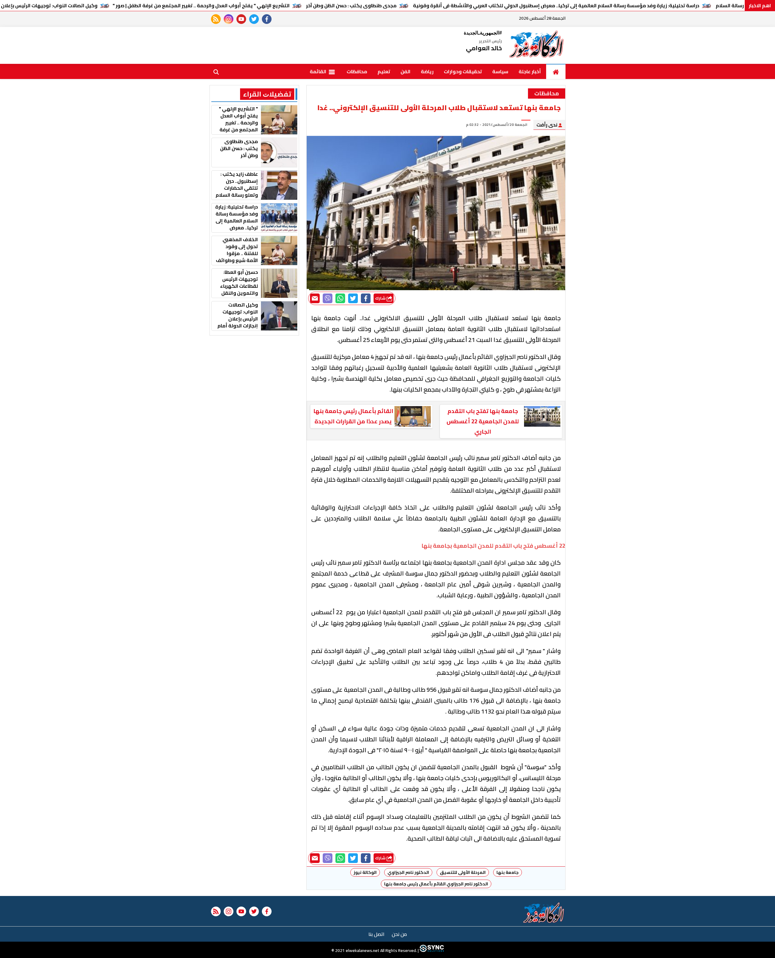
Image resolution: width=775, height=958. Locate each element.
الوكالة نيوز (365, 872)
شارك (381, 298)
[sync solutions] (431, 950)
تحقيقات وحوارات (463, 71)
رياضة (427, 71)
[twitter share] (353, 298)
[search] (216, 71)
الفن (406, 71)
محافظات (357, 71)
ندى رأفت (547, 124)
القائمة (318, 71)
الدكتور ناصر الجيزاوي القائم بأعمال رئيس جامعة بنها (436, 884)
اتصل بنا (376, 934)
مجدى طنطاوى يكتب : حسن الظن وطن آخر (351, 5)
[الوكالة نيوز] (537, 45)
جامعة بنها (507, 872)
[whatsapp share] (340, 298)
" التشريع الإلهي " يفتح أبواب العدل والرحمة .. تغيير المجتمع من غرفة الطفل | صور (201, 5)
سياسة (500, 71)
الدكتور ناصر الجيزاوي (408, 872)
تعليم (384, 71)
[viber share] (327, 298)
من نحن (399, 934)
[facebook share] (366, 298)
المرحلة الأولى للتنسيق (463, 872)
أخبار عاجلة (530, 71)
